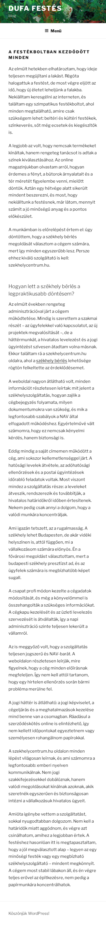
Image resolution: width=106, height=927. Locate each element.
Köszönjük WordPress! (28, 913)
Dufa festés (35, 8)
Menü (56, 30)
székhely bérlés (51, 360)
